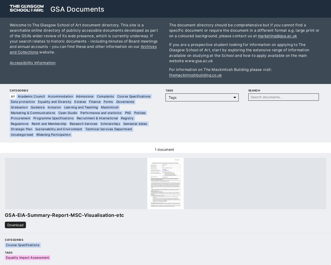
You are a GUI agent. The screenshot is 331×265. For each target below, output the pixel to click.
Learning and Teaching (81, 107)
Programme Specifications (53, 118)
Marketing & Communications (33, 113)
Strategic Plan (21, 129)
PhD (128, 113)
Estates (80, 102)
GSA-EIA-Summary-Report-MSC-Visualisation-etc (64, 215)
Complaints (105, 96)
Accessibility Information (32, 63)
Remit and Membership (49, 124)
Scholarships (110, 124)
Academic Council (31, 96)
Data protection (23, 102)
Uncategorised (22, 134)
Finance (95, 102)
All (13, 96)
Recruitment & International (97, 118)
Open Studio (67, 113)
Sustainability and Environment (58, 129)
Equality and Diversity (54, 102)
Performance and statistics (101, 113)
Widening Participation (53, 134)
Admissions (85, 96)
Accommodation (60, 96)
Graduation (19, 107)
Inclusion (54, 107)
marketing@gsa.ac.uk (277, 36)
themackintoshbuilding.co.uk (195, 75)
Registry (127, 118)
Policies (140, 113)
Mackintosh (109, 107)
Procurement (20, 118)
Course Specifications (134, 96)
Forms (108, 102)
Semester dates (135, 124)
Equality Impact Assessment (27, 257)
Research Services (84, 124)
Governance (125, 102)
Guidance (38, 107)
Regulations (20, 124)
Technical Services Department (108, 129)
